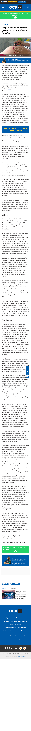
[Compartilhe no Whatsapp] (27, 375)
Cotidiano (4, 588)
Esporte (23, 618)
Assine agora (12, 1)
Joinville (23, 635)
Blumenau (17, 635)
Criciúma (11, 639)
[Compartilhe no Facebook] (27, 367)
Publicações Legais (10, 627)
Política (11, 624)
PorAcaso (6, 631)
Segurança (9, 618)
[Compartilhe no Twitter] (27, 371)
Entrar (3, 1)
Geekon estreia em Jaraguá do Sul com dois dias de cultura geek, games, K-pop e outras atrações (21, 594)
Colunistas (14, 621)
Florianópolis (18, 639)
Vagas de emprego (22, 631)
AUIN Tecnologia (22, 656)
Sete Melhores (22, 627)
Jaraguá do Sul (9, 635)
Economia (6, 621)
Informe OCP (18, 624)
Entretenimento (23, 621)
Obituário (13, 631)
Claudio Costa (14, 59)
